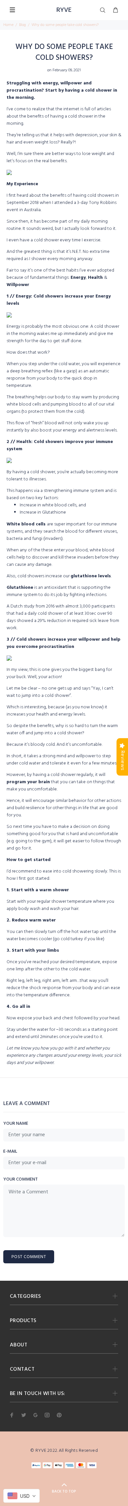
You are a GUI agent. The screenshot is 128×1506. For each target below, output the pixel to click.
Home (8, 25)
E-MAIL (10, 1151)
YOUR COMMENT (20, 1179)
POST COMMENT (28, 1257)
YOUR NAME (15, 1123)
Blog (22, 25)
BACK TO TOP (64, 1491)
